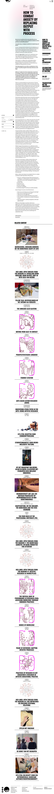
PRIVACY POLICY (48, 788)
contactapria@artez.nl (38, 788)
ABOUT (45, 787)
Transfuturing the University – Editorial (32, 7)
